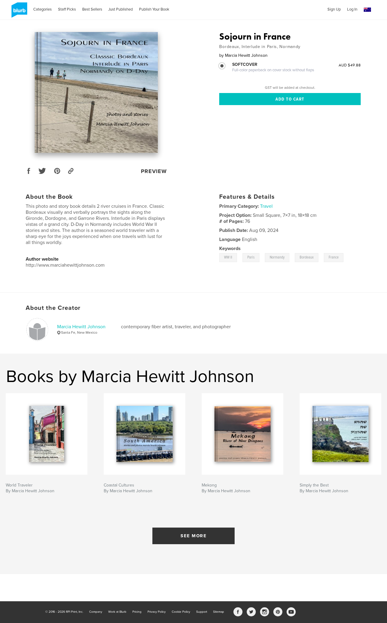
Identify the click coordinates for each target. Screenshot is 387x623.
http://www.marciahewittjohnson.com (65, 265)
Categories (42, 9)
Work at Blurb (117, 612)
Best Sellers (92, 9)
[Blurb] (18, 12)
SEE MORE (193, 535)
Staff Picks (67, 9)
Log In (352, 9)
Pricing (136, 612)
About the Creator (53, 308)
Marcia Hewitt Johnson (81, 327)
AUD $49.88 (350, 65)
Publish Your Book (154, 9)
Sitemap (218, 612)
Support (201, 612)
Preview (154, 171)
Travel (266, 206)
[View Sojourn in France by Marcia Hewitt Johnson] (96, 92)
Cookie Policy (181, 612)
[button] (367, 10)
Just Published (120, 9)
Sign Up (334, 9)
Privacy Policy (157, 612)
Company (95, 612)
